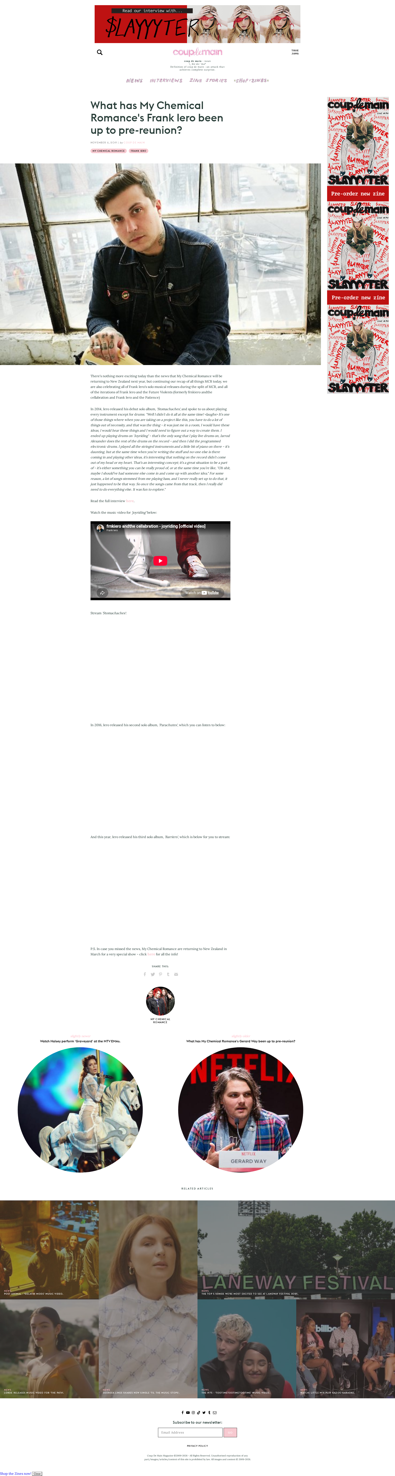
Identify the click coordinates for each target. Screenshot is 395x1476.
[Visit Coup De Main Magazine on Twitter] (204, 1413)
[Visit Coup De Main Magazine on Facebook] (182, 1413)
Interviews (166, 78)
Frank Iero (138, 150)
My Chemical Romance (109, 150)
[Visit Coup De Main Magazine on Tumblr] (209, 1413)
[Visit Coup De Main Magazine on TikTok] (198, 1413)
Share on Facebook (145, 974)
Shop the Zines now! (15, 1473)
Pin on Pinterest (160, 974)
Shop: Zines (251, 78)
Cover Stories (208, 78)
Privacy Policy (197, 1445)
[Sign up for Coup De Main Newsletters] (214, 1413)
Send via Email (176, 974)
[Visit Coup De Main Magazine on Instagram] (193, 1413)
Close (37, 1473)
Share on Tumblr (168, 974)
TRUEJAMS (295, 52)
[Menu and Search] (100, 52)
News (134, 83)
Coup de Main (134, 142)
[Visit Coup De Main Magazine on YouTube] (188, 1413)
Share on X (152, 974)
